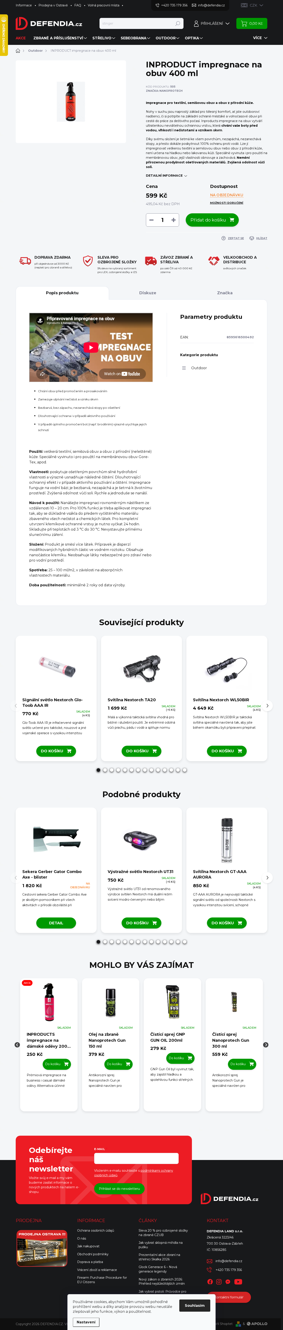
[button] (98, 770)
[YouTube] (238, 1281)
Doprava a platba (90, 1262)
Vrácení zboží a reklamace (97, 1270)
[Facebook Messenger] (227, 1281)
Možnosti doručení (226, 202)
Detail (56, 923)
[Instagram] (219, 1281)
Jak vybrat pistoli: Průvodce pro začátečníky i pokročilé (162, 1294)
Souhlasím (195, 1305)
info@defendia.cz (229, 1261)
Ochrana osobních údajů (95, 1231)
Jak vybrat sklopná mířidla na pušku (161, 1245)
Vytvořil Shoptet (220, 1324)
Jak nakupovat (88, 1246)
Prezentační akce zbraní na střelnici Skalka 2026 (159, 1257)
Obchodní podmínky (93, 1254)
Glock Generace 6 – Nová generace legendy (158, 1269)
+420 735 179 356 (229, 1270)
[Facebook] (210, 1281)
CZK (253, 5)
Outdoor (199, 368)
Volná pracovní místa (103, 5)
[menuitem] (22, 38)
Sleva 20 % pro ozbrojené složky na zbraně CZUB (163, 1233)
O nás (81, 1238)
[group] (49, 1045)
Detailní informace (164, 176)
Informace (24, 5)
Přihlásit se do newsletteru (119, 1189)
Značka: (164, 90)
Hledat (177, 23)
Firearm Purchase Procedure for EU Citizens (102, 1280)
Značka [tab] (225, 292)
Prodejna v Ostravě (53, 5)
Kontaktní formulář (228, 1297)
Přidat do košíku (208, 220)
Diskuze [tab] (147, 292)
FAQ (77, 5)
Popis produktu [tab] (62, 292)
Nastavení (86, 1322)
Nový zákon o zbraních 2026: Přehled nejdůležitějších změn (162, 1281)
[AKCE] (49, 1004)
